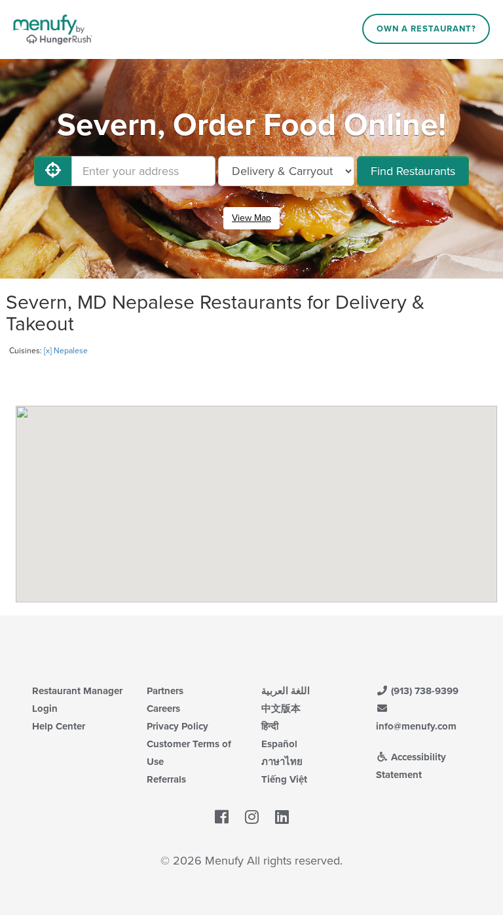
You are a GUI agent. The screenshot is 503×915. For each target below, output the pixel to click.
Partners (165, 691)
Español (279, 744)
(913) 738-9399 (423, 691)
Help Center (58, 726)
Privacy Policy (177, 726)
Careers (163, 708)
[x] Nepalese (66, 350)
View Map (251, 218)
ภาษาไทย (282, 762)
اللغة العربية (285, 691)
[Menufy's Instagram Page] (252, 818)
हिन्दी (269, 726)
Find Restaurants (413, 171)
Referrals (166, 779)
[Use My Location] (53, 171)
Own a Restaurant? (426, 29)
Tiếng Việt (284, 779)
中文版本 (281, 708)
